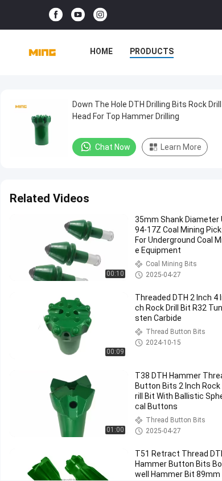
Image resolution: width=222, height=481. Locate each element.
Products (152, 51)
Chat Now (112, 147)
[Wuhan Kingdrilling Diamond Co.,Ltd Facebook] (56, 15)
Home (101, 51)
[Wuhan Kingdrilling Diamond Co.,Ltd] (42, 52)
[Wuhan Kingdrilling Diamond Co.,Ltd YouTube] (78, 15)
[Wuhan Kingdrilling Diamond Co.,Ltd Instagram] (100, 15)
